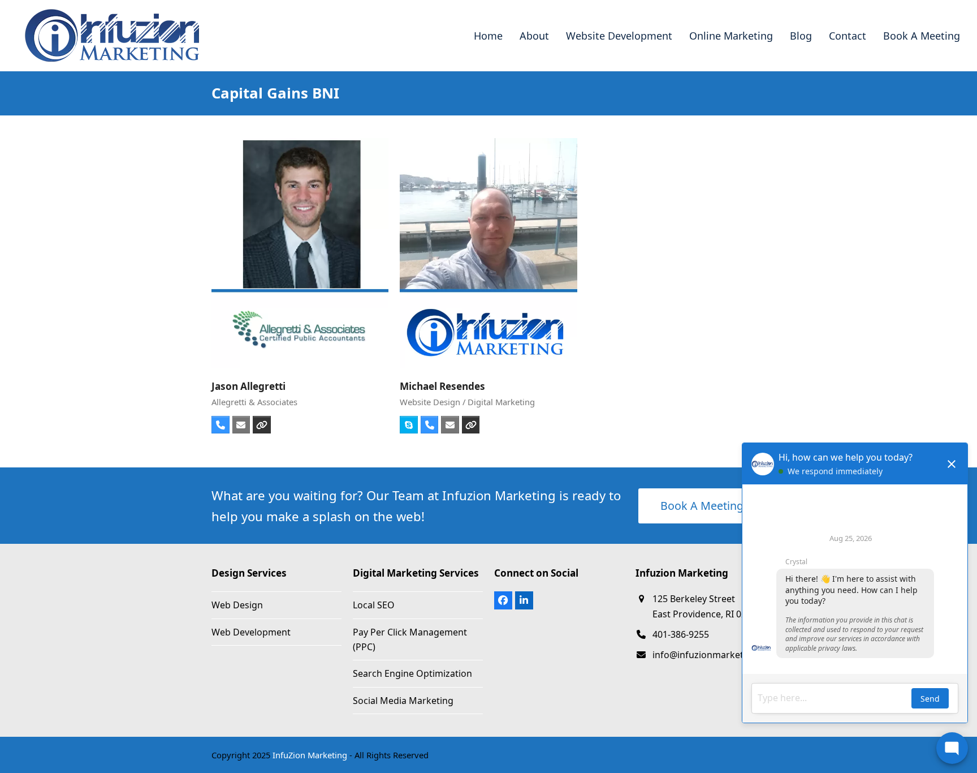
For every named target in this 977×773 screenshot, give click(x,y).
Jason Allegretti (248, 386)
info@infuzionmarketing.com (715, 655)
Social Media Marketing (403, 700)
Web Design (237, 605)
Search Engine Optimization (412, 673)
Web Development (251, 632)
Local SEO (374, 605)
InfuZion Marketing (310, 755)
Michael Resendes (442, 386)
